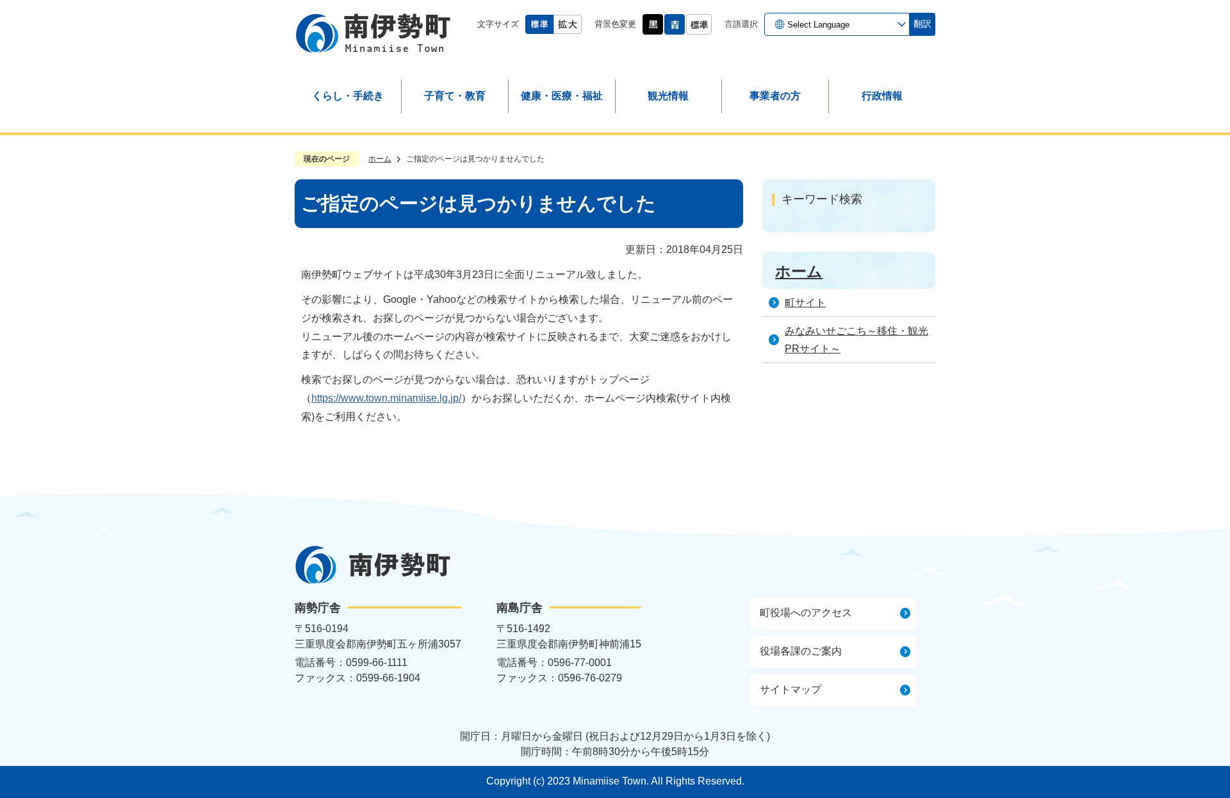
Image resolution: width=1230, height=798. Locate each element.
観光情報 (668, 95)
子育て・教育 (455, 95)
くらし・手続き (348, 95)
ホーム (379, 158)
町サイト (805, 302)
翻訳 (922, 24)
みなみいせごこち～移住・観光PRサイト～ (856, 340)
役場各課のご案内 (801, 651)
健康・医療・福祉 (562, 95)
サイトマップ (790, 689)
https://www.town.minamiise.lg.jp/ (386, 398)
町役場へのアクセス (806, 612)
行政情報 (882, 95)
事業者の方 (775, 95)
